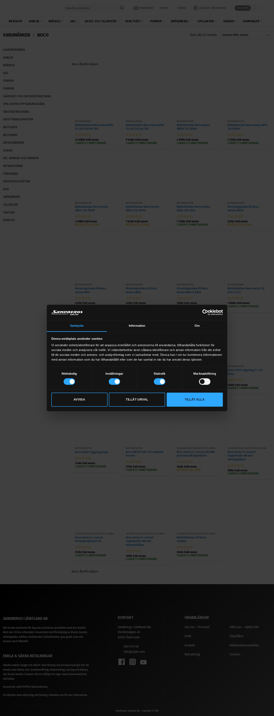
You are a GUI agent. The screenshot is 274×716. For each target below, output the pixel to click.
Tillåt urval (137, 399)
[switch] (114, 381)
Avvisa (79, 399)
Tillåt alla (195, 399)
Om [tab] (197, 325)
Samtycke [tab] (77, 325)
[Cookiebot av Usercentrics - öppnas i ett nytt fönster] (205, 312)
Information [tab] (137, 325)
